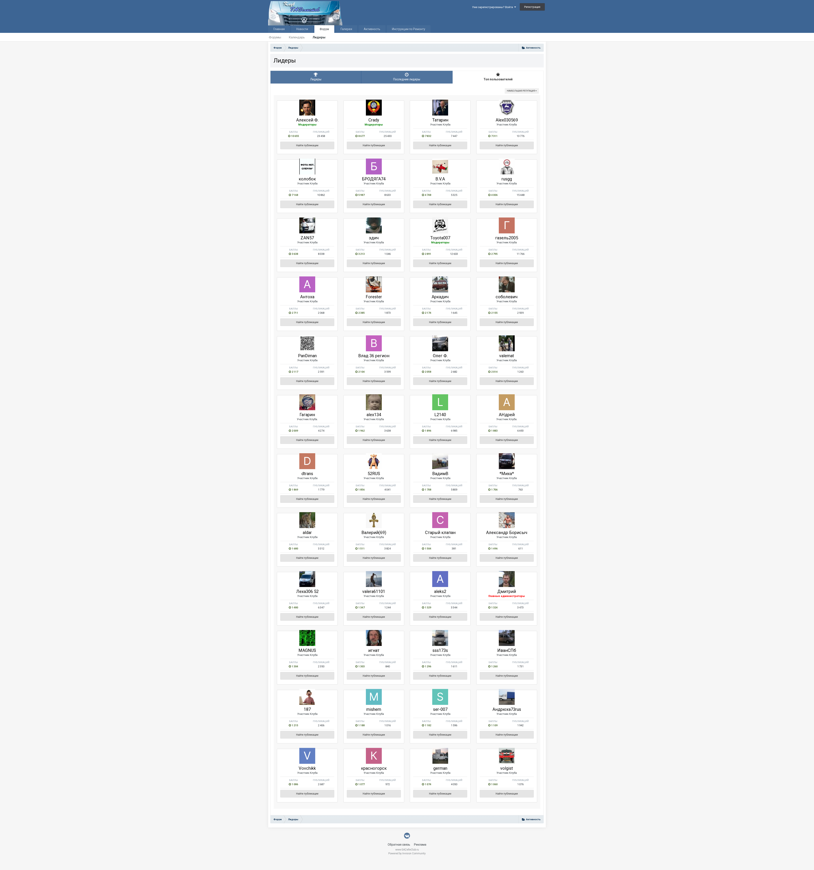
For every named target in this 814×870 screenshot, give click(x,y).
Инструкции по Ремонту (408, 29)
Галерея (346, 29)
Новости (302, 29)
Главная (279, 29)
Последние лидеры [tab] (406, 79)
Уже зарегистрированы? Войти (493, 7)
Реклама (420, 844)
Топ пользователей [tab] (498, 79)
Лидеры (318, 37)
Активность (372, 29)
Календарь (297, 37)
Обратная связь (399, 844)
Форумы (275, 37)
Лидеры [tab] (315, 79)
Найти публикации (307, 145)
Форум (324, 29)
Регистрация (532, 6)
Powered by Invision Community (407, 853)
